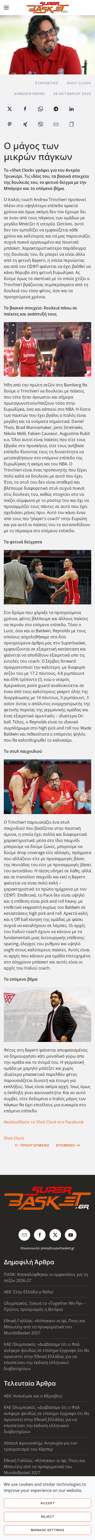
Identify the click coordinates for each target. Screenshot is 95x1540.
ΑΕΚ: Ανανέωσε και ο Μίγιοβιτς (33, 1396)
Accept (48, 1503)
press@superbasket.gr (57, 1248)
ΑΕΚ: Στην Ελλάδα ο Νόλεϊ (28, 1292)
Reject (47, 1516)
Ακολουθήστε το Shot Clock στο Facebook (44, 1122)
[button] (6, 7)
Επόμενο (65, 1145)
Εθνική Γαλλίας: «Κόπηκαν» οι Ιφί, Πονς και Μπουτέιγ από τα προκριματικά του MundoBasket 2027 (44, 1327)
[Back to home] (47, 7)
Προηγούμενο (34, 1145)
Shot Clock (14, 1138)
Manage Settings (47, 1530)
